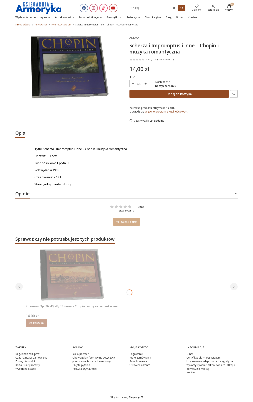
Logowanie (136, 354)
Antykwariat (41, 24)
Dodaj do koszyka (179, 94)
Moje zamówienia (140, 357)
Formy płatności (25, 361)
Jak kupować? (80, 354)
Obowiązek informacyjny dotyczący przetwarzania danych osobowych (93, 359)
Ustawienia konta (139, 365)
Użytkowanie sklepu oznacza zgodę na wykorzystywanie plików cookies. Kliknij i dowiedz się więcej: (211, 364)
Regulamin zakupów (27, 354)
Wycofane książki (25, 368)
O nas (190, 354)
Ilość (132, 77)
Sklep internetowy (125, 397)
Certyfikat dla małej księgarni (204, 357)
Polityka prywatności (84, 368)
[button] (181, 8)
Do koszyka (36, 323)
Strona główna (22, 24)
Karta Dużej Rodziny (27, 365)
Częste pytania (81, 365)
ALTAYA (134, 37)
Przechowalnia (138, 361)
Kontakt (191, 372)
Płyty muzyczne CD (61, 24)
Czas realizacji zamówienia (31, 357)
